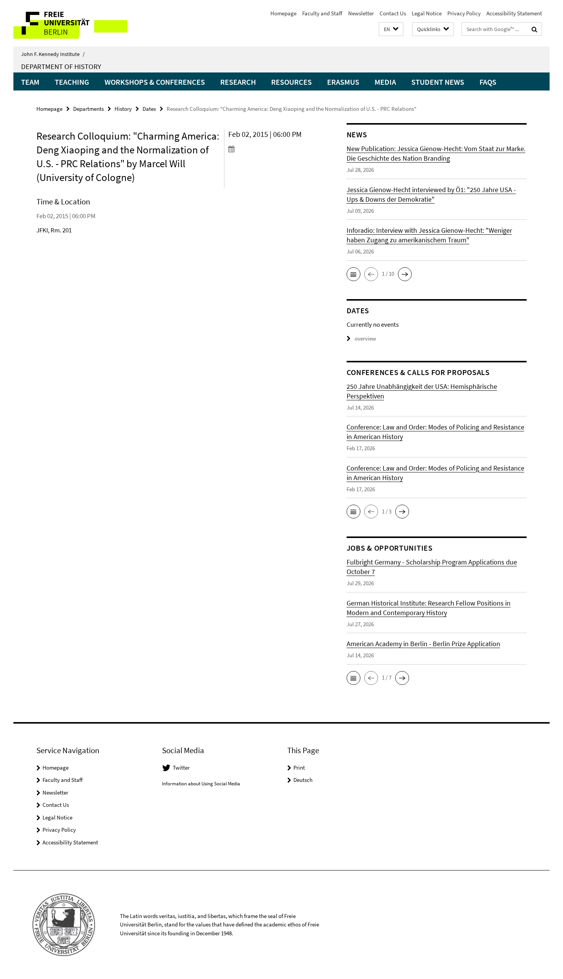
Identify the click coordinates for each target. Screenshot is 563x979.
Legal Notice (427, 13)
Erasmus (343, 82)
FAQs (488, 82)
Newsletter (361, 13)
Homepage (283, 13)
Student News (437, 82)
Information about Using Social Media (201, 783)
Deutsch (303, 779)
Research (238, 82)
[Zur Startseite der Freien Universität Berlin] (77, 23)
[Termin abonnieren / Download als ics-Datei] (273, 148)
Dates (149, 108)
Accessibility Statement (514, 13)
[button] (391, 29)
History (123, 108)
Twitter (181, 767)
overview (365, 338)
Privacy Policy (464, 13)
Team (30, 82)
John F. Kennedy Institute (53, 54)
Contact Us (393, 13)
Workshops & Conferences (155, 82)
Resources (291, 82)
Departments (88, 108)
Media (385, 82)
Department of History (61, 66)
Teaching (72, 82)
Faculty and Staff (322, 13)
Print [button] (299, 767)
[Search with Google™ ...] (534, 29)
